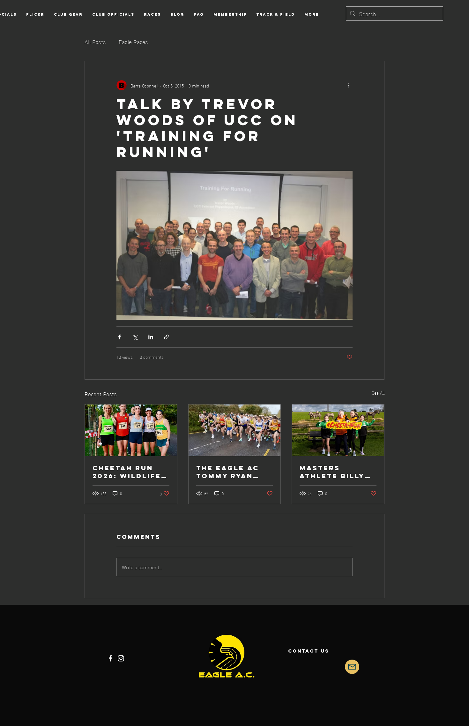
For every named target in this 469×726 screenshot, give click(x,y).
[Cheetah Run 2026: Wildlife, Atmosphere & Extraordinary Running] (131, 430)
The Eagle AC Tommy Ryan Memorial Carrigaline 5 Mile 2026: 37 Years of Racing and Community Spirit (229, 472)
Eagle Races (133, 41)
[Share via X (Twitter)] (135, 337)
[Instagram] (121, 658)
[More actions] (349, 85)
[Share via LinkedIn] (151, 337)
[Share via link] (166, 337)
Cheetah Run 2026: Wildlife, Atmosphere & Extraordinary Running (129, 472)
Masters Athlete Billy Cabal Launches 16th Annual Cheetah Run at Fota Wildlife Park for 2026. (337, 472)
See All (378, 393)
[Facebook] (110, 658)
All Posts (95, 41)
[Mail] (352, 667)
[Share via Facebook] (119, 337)
